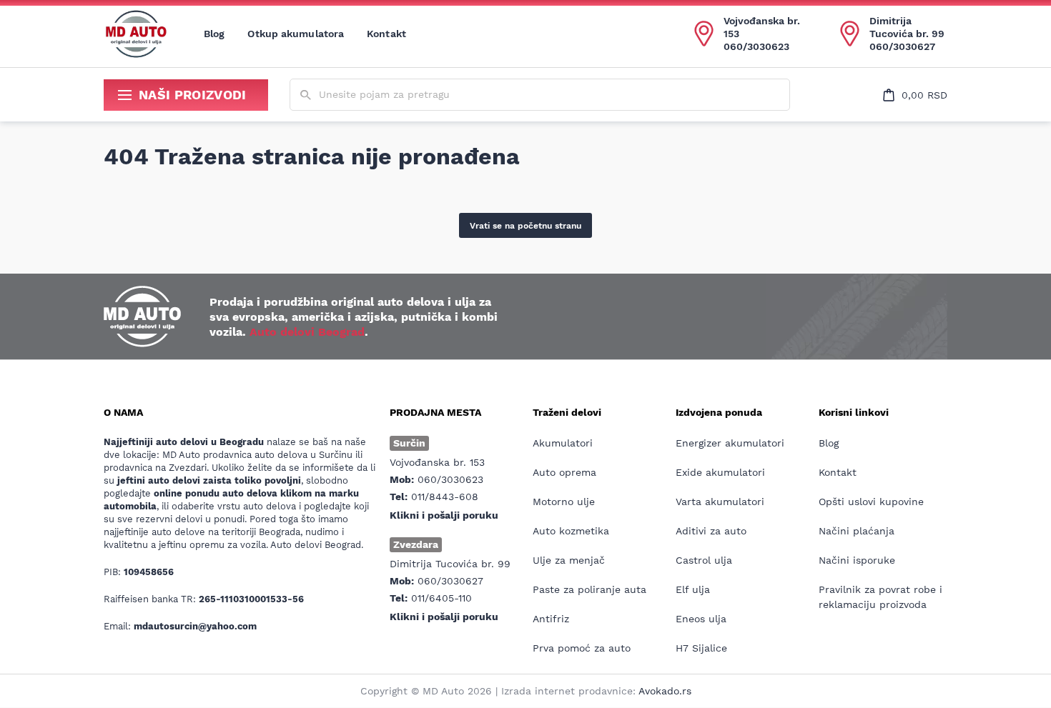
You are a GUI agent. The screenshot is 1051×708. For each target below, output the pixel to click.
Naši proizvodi (193, 94)
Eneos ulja (701, 618)
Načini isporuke (857, 560)
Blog (214, 33)
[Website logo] (136, 34)
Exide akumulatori (720, 472)
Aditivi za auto (711, 531)
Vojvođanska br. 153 (762, 27)
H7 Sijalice (701, 648)
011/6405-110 (441, 598)
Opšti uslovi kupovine (871, 501)
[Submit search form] (305, 95)
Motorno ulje (564, 501)
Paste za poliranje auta (589, 589)
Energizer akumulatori (730, 443)
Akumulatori (563, 443)
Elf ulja (693, 589)
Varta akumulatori (720, 501)
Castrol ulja (704, 560)
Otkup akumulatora (295, 33)
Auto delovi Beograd (307, 332)
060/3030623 (756, 46)
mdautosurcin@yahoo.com (195, 626)
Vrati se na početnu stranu (525, 226)
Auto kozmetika (571, 531)
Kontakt (386, 33)
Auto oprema (564, 472)
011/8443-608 (444, 496)
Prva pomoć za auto (582, 648)
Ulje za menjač (569, 560)
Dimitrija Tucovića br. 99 (906, 27)
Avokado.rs (664, 691)
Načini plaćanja (856, 531)
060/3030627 (902, 46)
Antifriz (551, 618)
